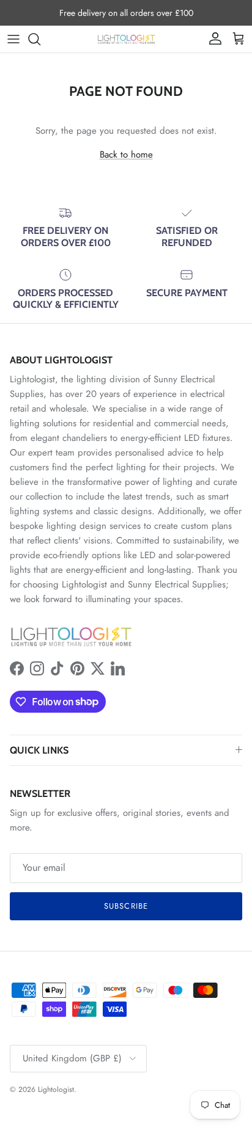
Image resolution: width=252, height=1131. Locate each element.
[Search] (40, 39)
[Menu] (13, 39)
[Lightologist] (126, 39)
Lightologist (56, 1089)
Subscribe (125, 906)
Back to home (126, 154)
